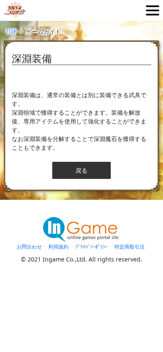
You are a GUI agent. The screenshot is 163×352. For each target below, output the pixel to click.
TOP (11, 31)
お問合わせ (29, 246)
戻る (81, 170)
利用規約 (58, 246)
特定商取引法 (130, 246)
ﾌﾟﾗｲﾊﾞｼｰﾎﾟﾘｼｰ (91, 246)
